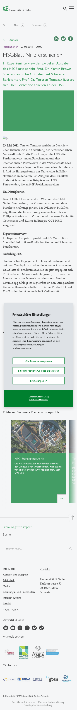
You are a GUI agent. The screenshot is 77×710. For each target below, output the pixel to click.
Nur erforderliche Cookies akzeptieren (38, 370)
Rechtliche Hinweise (38, 399)
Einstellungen (37, 380)
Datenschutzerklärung (39, 396)
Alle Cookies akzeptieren (38, 361)
